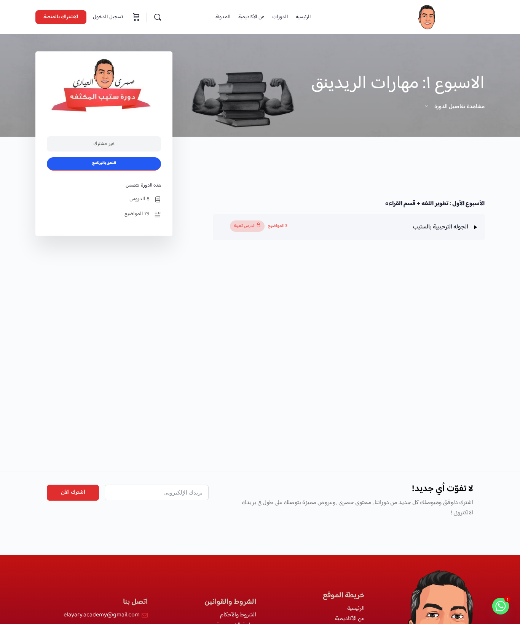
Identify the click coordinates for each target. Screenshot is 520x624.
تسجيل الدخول (108, 17)
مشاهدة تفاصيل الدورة (459, 107)
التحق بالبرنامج (104, 163)
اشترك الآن (73, 492)
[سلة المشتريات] (135, 17)
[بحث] (157, 17)
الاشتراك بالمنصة (60, 17)
